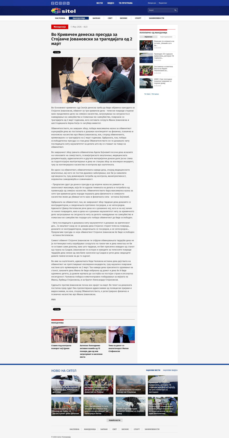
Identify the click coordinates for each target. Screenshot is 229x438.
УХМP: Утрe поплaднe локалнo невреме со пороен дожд (163, 81)
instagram (60, 3)
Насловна (60, 18)
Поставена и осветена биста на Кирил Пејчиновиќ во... (163, 68)
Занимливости (156, 18)
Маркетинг (163, 3)
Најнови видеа (170, 370)
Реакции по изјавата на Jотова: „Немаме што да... (164, 43)
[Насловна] (63, 13)
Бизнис (123, 18)
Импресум (152, 3)
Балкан (96, 18)
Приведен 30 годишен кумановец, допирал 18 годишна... (164, 56)
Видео (110, 3)
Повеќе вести (114, 420)
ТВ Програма (126, 3)
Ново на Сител (63, 371)
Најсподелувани (166, 37)
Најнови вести (153, 370)
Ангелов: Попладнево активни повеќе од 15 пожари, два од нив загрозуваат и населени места (91, 351)
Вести (99, 3)
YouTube (64, 3)
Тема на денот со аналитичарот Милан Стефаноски (119, 348)
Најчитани (148, 37)
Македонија (79, 18)
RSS (68, 3)
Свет (110, 18)
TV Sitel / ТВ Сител (151, 94)
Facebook (52, 3)
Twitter (56, 3)
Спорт (138, 18)
